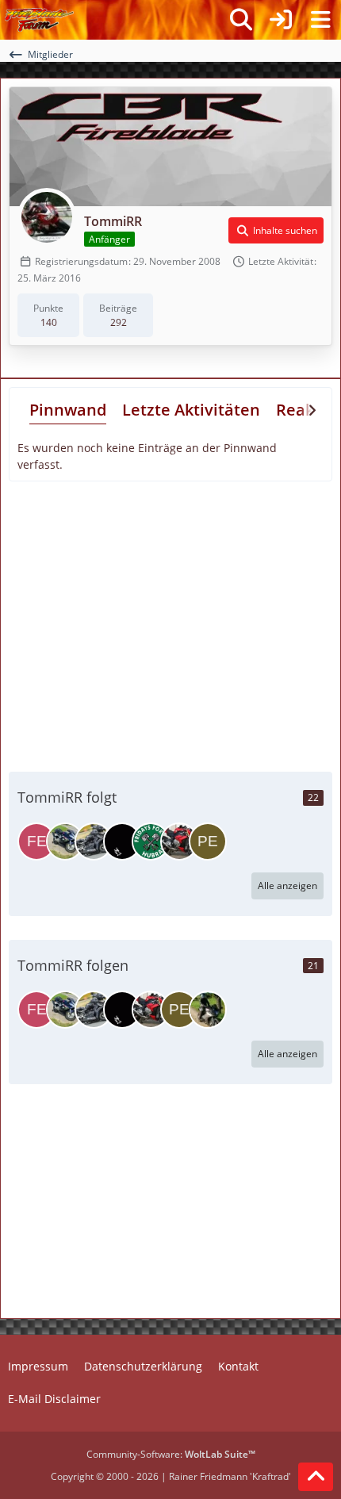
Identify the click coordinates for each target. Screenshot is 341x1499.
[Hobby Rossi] (151, 841)
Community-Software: (170, 1454)
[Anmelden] (281, 20)
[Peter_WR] (208, 841)
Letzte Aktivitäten (191, 409)
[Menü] (320, 20)
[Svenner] (65, 841)
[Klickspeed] (179, 841)
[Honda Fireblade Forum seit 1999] (39, 20)
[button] (276, 230)
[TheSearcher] (94, 841)
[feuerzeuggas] (36, 841)
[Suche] (241, 20)
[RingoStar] (208, 1010)
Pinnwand (67, 409)
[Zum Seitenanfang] (315, 1477)
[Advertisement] (170, 624)
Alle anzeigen (287, 885)
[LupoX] (122, 841)
